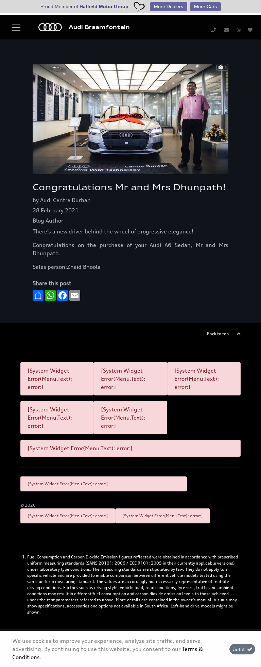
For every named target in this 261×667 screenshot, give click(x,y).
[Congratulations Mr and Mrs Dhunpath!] (130, 118)
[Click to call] (213, 29)
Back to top (218, 333)
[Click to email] (226, 29)
